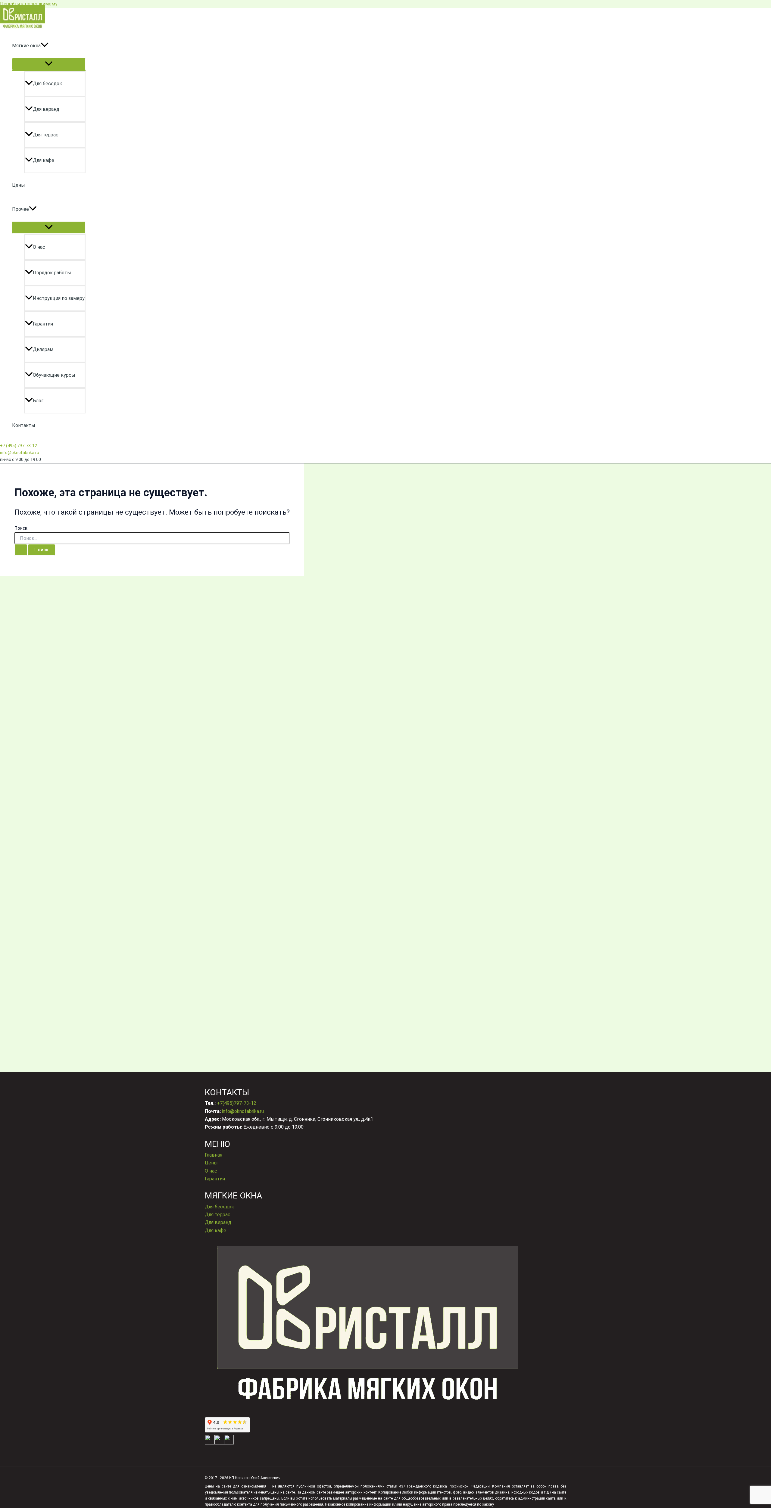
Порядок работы (52, 273)
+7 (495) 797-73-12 (18, 445)
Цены (18, 185)
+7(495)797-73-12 (236, 1103)
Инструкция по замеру (59, 298)
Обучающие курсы (54, 375)
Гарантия (43, 324)
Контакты (23, 425)
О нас (39, 247)
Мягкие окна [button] (26, 45)
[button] (44, 46)
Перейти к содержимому (29, 4)
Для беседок (47, 83)
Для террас (45, 135)
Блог (38, 400)
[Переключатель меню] (49, 64)
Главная (213, 1155)
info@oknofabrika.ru (19, 452)
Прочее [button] (20, 209)
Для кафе (43, 160)
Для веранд (46, 109)
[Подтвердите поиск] (20, 550)
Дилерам (43, 349)
